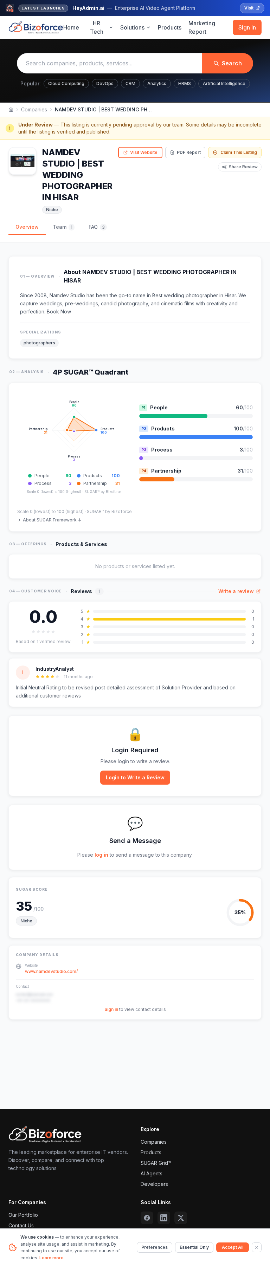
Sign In (247, 27)
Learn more (51, 1257)
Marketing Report (201, 27)
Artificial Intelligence (224, 83)
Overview (27, 227)
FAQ (97, 227)
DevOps (105, 83)
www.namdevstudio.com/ (51, 971)
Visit (248, 8)
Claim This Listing (238, 152)
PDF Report (189, 152)
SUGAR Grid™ (156, 1163)
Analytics (156, 83)
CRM (130, 83)
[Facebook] (147, 1218)
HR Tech (96, 27)
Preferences (154, 1247)
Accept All (232, 1247)
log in (101, 855)
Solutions (132, 27)
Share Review (243, 166)
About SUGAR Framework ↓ (52, 519)
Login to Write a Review (135, 777)
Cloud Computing (66, 83)
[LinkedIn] (164, 1218)
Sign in (111, 1009)
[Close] (257, 1247)
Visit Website (144, 152)
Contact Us (21, 1225)
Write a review (236, 591)
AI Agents (151, 1173)
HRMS (184, 83)
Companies (34, 109)
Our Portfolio (23, 1215)
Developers (154, 1184)
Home (71, 27)
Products (169, 27)
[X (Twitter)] (180, 1218)
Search (232, 63)
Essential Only (194, 1247)
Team (62, 227)
